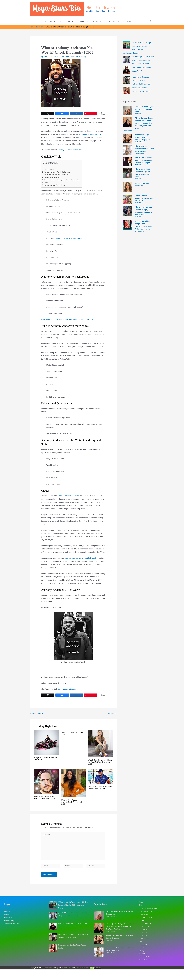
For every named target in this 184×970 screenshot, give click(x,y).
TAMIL (143, 920)
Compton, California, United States (68, 238)
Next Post (112, 713)
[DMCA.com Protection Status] (95, 967)
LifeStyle (142, 951)
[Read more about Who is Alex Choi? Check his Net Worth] (46, 742)
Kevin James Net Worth (67, 689)
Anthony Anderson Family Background (57, 172)
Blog (140, 941)
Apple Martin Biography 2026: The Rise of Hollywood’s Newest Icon (141, 80)
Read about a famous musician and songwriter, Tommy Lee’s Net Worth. (69, 319)
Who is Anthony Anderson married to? (56, 174)
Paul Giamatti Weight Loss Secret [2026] (72, 923)
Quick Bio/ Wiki (49, 169)
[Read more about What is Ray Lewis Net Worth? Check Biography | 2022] (100, 776)
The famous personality (149, 908)
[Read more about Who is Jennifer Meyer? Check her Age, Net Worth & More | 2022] (100, 744)
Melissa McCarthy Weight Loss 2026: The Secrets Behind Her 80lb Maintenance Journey (73, 905)
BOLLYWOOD (146, 911)
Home (141, 902)
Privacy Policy (9, 921)
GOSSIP (144, 945)
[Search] (150, 21)
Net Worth (65, 57)
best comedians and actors (69, 496)
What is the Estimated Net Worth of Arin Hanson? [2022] (46, 797)
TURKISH (144, 929)
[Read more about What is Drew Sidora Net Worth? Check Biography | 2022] (73, 783)
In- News (144, 948)
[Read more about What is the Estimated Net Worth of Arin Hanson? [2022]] (46, 781)
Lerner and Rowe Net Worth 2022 (72, 733)
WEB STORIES (144, 960)
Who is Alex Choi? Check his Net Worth (45, 758)
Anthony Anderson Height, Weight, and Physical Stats (62, 180)
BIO (140, 905)
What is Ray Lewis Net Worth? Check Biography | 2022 (100, 787)
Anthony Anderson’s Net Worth (54, 185)
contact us (7, 915)
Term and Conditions (11, 924)
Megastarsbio (47, 967)
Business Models (145, 957)
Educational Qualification (52, 177)
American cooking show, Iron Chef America (81, 558)
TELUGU (144, 932)
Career (46, 182)
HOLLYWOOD (146, 917)
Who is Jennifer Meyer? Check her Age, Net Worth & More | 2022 (100, 762)
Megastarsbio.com (100, 7)
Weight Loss (143, 954)
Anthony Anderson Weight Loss (70, 150)
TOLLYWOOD (146, 923)
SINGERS (144, 914)
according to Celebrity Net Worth (91, 134)
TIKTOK (144, 935)
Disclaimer (8, 918)
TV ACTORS (145, 926)
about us (7, 912)
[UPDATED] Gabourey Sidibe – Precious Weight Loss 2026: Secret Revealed (143, 60)
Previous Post (36, 713)
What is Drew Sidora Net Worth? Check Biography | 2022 (71, 802)
